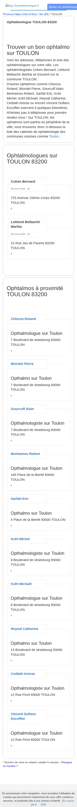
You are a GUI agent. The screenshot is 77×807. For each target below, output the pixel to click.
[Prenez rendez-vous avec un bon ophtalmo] (22, 3)
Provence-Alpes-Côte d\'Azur (20, 14)
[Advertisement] (42, 34)
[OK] (43, 804)
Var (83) (44, 14)
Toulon (54, 136)
